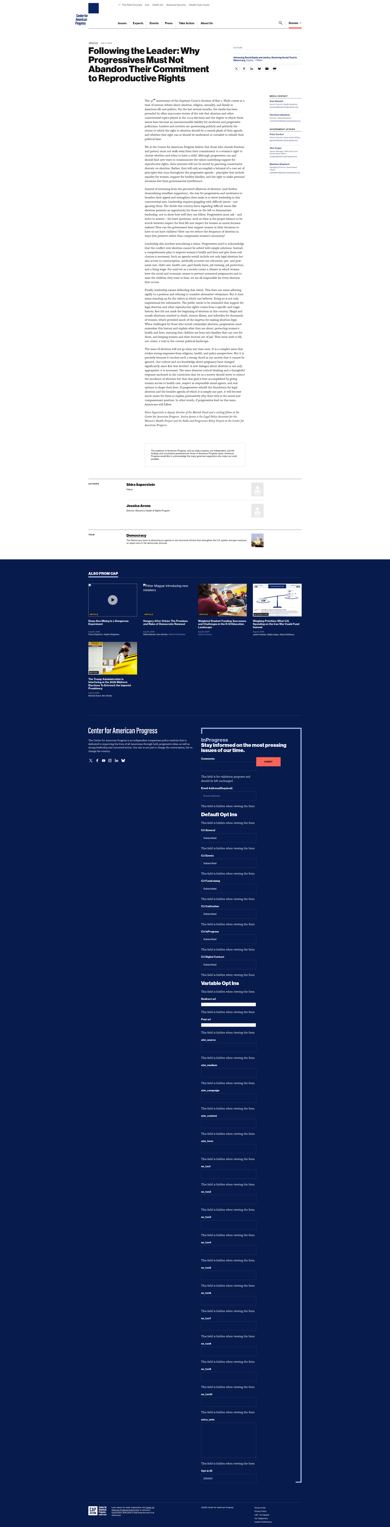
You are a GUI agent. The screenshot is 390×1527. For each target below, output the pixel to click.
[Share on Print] (274, 69)
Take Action (186, 23)
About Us (207, 23)
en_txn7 (206, 1318)
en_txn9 (206, 1369)
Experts (138, 23)
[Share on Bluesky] (259, 69)
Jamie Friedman (259, 634)
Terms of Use (260, 1508)
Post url (206, 1019)
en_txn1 (206, 1166)
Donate (294, 23)
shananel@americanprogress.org (284, 107)
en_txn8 (206, 1343)
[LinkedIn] (116, 760)
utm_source (208, 1039)
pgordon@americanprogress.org (284, 140)
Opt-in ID (206, 1470)
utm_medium (209, 1065)
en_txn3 (206, 1217)
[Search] (280, 25)
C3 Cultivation (210, 906)
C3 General (208, 830)
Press (169, 23)
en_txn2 (206, 1191)
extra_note (207, 1419)
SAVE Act (157, 4)
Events (154, 23)
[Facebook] (97, 760)
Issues (122, 23)
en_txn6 (206, 1292)
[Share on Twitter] (236, 69)
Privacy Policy (260, 1511)
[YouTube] (103, 760)
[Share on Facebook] (244, 69)
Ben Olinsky (107, 695)
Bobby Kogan (273, 634)
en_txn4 (206, 1242)
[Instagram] (110, 760)
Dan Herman (162, 634)
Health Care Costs (199, 4)
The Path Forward (132, 4)
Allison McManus (287, 634)
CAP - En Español (261, 1515)
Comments (208, 758)
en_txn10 (206, 1394)
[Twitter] (90, 760)
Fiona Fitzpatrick (95, 634)
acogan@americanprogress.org (283, 156)
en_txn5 (206, 1267)
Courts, (250, 60)
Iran (147, 4)
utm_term (207, 1141)
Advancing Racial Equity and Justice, (252, 57)
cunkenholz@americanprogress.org (285, 121)
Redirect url (208, 999)
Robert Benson (149, 634)
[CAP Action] (98, 1510)
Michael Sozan (94, 695)
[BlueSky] (123, 760)
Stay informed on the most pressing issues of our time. (243, 745)
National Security (176, 4)
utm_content (209, 1115)
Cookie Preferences (263, 1522)
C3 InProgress (210, 931)
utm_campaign (210, 1090)
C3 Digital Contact (212, 956)
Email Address (216, 788)
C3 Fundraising (210, 880)
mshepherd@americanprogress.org (285, 172)
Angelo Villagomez (111, 634)
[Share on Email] (267, 69)
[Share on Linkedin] (252, 69)
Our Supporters (261, 1518)
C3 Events (207, 855)
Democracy (136, 535)
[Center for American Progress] (94, 14)
